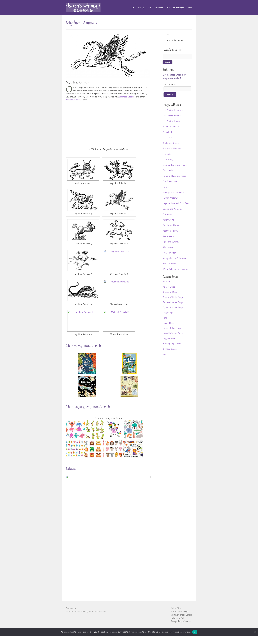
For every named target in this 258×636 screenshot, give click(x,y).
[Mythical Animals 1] (83, 170)
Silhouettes (168, 247)
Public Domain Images (175, 7)
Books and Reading (171, 143)
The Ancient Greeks (172, 115)
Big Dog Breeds (170, 349)
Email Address (170, 84)
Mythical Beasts (73, 99)
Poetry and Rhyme (171, 231)
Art (132, 7)
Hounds (166, 318)
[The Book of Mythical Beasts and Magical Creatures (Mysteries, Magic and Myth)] (87, 363)
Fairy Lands (168, 170)
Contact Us (71, 608)
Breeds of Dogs (170, 292)
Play (149, 7)
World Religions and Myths (175, 269)
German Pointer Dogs (173, 302)
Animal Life (168, 132)
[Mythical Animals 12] (119, 321)
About (190, 7)
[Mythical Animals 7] (83, 260)
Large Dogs (168, 312)
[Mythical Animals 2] (119, 170)
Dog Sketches (169, 338)
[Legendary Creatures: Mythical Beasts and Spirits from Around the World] (87, 386)
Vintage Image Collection (174, 258)
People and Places (171, 225)
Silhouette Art (177, 618)
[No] (254, 632)
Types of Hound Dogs (173, 307)
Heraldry (166, 187)
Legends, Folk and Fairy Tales (176, 203)
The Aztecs (168, 137)
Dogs (165, 354)
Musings (141, 7)
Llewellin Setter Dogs (173, 333)
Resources (159, 7)
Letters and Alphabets (172, 209)
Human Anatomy (170, 198)
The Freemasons (170, 181)
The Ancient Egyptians (173, 110)
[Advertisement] (108, 123)
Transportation (169, 252)
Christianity (168, 159)
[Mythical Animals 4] (119, 200)
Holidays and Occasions (173, 192)
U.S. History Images (180, 611)
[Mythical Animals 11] (83, 321)
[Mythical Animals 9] (83, 290)
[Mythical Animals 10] (119, 290)
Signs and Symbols (171, 241)
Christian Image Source (181, 615)
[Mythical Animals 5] (83, 230)
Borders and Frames (172, 148)
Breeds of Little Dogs (173, 297)
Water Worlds (169, 263)
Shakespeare (168, 236)
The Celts (167, 154)
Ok (195, 632)
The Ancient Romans (172, 121)
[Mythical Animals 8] (119, 260)
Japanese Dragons (127, 96)
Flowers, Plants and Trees (174, 176)
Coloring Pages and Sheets (175, 165)
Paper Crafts (168, 220)
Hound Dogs (168, 323)
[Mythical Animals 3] (83, 200)
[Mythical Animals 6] (119, 230)
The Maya (167, 214)
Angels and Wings (171, 126)
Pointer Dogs (169, 287)
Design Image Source (181, 621)
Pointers (166, 281)
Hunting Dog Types (172, 343)
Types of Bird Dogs (172, 328)
